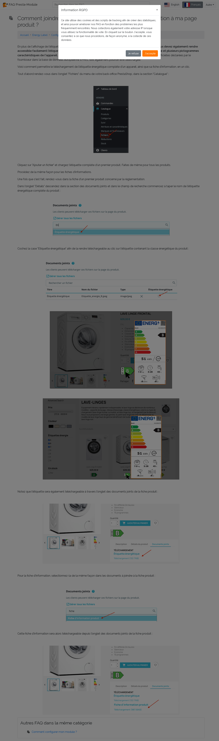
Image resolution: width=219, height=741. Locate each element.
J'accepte (150, 53)
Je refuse (133, 53)
